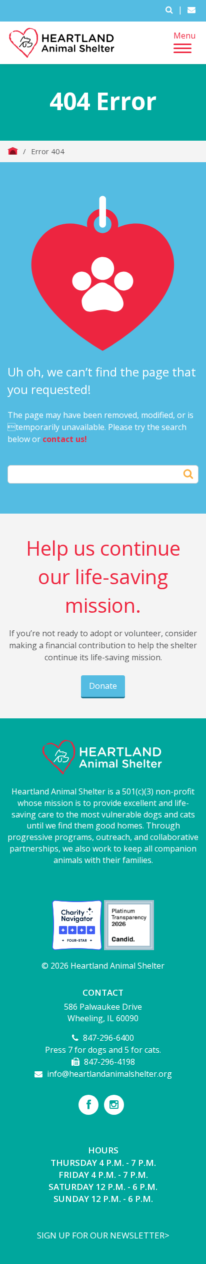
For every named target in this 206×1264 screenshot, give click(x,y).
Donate (103, 685)
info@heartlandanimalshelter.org (109, 1073)
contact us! (64, 439)
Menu (185, 35)
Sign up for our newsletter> (103, 1235)
